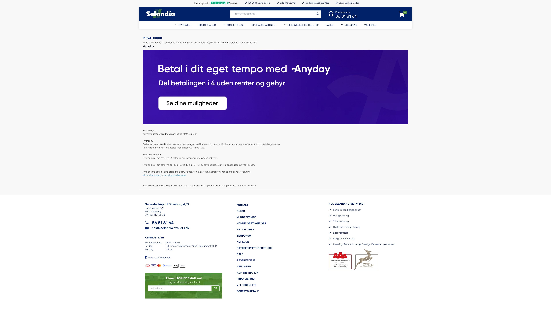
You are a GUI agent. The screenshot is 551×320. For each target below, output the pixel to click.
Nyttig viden (245, 229)
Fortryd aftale (248, 291)
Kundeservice (246, 217)
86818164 (215, 185)
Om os (241, 211)
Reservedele (246, 260)
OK (215, 288)
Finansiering (246, 278)
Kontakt (242, 205)
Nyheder (243, 241)
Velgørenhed (246, 285)
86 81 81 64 (163, 222)
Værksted (370, 25)
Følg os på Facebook (159, 257)
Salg (240, 254)
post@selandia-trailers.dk (242, 185)
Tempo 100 (244, 235)
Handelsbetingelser (251, 223)
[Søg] (317, 14)
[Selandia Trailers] (179, 14)
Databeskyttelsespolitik (254, 248)
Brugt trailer (207, 25)
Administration (247, 272)
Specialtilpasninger (264, 25)
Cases (329, 25)
